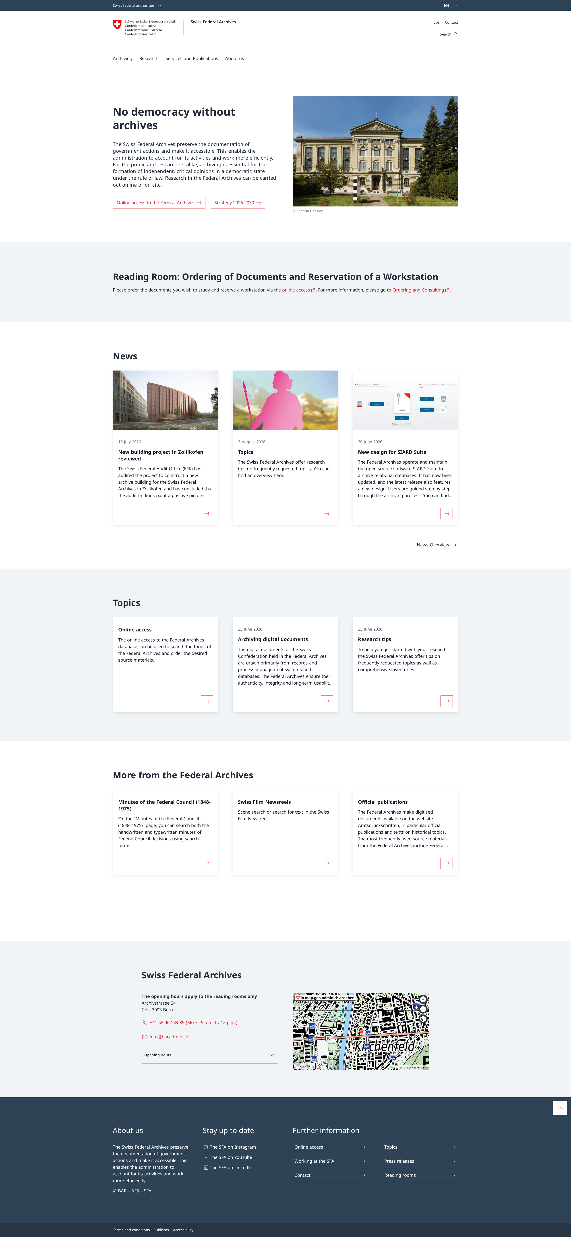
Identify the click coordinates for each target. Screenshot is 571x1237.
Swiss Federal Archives (213, 21)
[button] (122, 58)
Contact (302, 1175)
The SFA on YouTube (231, 1157)
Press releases (399, 1161)
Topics (390, 1147)
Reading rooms (400, 1175)
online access (296, 290)
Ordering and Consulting (418, 290)
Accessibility (183, 1229)
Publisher (161, 1229)
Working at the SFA (314, 1161)
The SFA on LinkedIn (231, 1167)
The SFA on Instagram (233, 1147)
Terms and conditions (131, 1229)
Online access (308, 1147)
